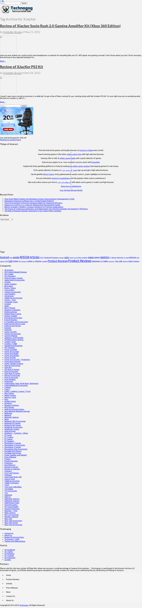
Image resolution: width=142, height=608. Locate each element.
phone (38, 261)
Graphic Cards (10, 342)
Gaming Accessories (12, 334)
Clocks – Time (10, 300)
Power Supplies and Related (15, 455)
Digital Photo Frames (12, 314)
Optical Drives (10, 431)
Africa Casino (48, 174)
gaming (104, 257)
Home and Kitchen (11, 356)
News (6, 419)
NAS (20, 261)
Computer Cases (11, 302)
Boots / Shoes (10, 288)
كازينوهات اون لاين (65, 182)
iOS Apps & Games (11, 370)
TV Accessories (10, 491)
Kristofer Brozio (12, 31)
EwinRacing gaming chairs (10, 140)
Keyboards (8, 381)
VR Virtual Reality (11, 507)
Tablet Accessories (12, 481)
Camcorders (9, 290)
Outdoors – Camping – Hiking (16, 433)
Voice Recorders (11, 505)
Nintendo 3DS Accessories (15, 421)
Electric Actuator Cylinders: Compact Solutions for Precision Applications (33, 207)
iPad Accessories (11, 372)
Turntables (8, 489)
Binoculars (8, 286)
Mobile (15, 261)
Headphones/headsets (13, 346)
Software (8, 475)
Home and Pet (10, 358)
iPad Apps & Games (12, 374)
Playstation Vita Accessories (15, 449)
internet (120, 257)
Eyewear (7, 328)
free (79, 257)
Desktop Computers (12, 310)
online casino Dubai (67, 158)
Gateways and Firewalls (13, 338)
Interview (8, 368)
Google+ (7, 560)
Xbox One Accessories (13, 525)
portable (44, 261)
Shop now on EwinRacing (71, 186)
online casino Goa (74, 154)
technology (111, 261)
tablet (105, 261)
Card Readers (9, 294)
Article (24, 257)
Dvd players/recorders (13, 318)
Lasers (7, 389)
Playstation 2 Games (12, 443)
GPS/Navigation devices (14, 340)
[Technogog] (17, 14)
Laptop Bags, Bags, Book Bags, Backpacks (21, 383)
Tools (6, 485)
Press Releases (10, 457)
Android (4, 257)
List (10, 261)
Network (7, 415)
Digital (76, 257)
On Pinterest (9, 554)
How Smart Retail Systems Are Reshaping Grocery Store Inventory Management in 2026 (39, 199)
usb (120, 261)
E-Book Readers (10, 320)
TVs (6, 493)
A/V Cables (8, 274)
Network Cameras (11, 417)
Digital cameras (10, 312)
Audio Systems (10, 284)
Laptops (7, 387)
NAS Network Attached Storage (17, 411)
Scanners (8, 471)
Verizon (125, 261)
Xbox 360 (8, 519)
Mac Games (9, 393)
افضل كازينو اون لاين (69, 170)
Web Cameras (10, 513)
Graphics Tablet (10, 344)
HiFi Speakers (9, 348)
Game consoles (10, 332)
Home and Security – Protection (17, 360)
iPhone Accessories (12, 375)
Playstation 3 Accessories (14, 445)
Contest (7, 304)
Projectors (8, 463)
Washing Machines (12, 509)
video (130, 261)
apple (16, 257)
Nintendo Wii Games (12, 425)
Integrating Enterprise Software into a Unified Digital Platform (29, 201)
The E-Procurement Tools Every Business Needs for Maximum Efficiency (33, 203)
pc (34, 261)
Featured (8, 330)
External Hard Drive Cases (14, 324)
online (30, 261)
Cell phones (9, 296)
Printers (7, 459)
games (97, 257)
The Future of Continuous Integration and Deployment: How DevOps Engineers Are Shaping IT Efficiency (46, 209)
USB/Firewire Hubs (11, 503)
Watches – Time (10, 511)
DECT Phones (9, 308)
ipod (137, 257)
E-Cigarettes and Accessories (16, 322)
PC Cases (8, 435)
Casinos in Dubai (86, 150)
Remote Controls (11, 467)
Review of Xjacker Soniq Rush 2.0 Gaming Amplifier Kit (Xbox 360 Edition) (60, 26)
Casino (71, 257)
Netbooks (8, 413)
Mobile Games (10, 401)
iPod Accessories (11, 377)
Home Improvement (12, 362)
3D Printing (8, 270)
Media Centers (10, 395)
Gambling (85, 257)
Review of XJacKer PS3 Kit (21, 67)
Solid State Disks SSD (13, 477)
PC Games (8, 439)
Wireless (136, 261)
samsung (96, 261)
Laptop (2, 261)
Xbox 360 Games (11, 523)
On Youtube (9, 556)
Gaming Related (10, 336)
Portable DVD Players (13, 451)
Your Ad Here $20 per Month (71, 190)
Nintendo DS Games (12, 423)
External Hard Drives (12, 326)
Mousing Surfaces (11, 405)
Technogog (23, 605)
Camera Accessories (12, 292)
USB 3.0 (7, 497)
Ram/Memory (9, 465)
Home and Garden (11, 352)
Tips (117, 261)
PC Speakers (9, 441)
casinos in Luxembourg (60, 178)
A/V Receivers (10, 276)
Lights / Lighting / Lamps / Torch (17, 391)
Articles (34, 257)
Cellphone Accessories (13, 298)
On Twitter (8, 552)
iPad (127, 257)
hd (110, 257)
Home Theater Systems (13, 364)
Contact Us (8, 533)
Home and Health (11, 354)
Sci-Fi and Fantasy (11, 473)
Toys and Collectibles (13, 487)
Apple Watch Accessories (14, 280)
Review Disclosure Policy (14, 537)
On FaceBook (9, 550)
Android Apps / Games (13, 278)
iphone (132, 257)
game (91, 257)
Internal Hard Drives (12, 366)
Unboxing (8, 495)
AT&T (42, 257)
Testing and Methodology (14, 541)
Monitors (8, 403)
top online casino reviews (79, 166)
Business (55, 257)
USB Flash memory (12, 499)
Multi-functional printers (14, 409)
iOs (124, 257)
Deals (6, 306)
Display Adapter (10, 316)
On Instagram (9, 558)
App (11, 257)
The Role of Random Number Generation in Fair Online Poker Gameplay (32, 211)
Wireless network (11, 517)
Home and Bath (10, 350)
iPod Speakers (10, 379)
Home (113, 257)
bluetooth (48, 257)
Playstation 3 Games (12, 447)
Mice (6, 399)
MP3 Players (9, 407)
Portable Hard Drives (12, 453)
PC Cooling (8, 437)
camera (61, 257)
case (66, 257)
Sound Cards (9, 479)
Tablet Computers (11, 483)
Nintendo (24, 261)
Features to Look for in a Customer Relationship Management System (32, 205)
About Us (8, 535)
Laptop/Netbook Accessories (16, 385)
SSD (101, 261)
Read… (3, 61)
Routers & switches (12, 469)
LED (6, 261)
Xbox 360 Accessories (13, 521)
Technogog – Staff (11, 539)
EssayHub (96, 162)
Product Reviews (58, 260)
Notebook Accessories (13, 427)
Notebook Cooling (11, 429)
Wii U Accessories (11, 515)
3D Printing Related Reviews (15, 272)
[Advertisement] (71, 234)
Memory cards (10, 397)
